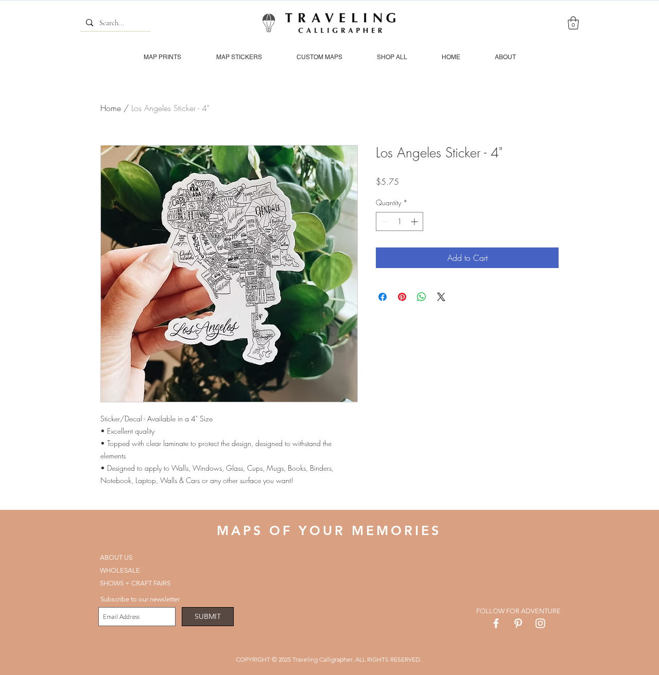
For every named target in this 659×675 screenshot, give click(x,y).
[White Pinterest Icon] (518, 623)
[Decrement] (383, 221)
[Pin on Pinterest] (402, 297)
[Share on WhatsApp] (421, 297)
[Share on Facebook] (382, 297)
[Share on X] (441, 297)
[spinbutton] (399, 221)
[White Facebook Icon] (496, 623)
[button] (573, 22)
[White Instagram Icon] (540, 623)
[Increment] (415, 221)
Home (110, 108)
